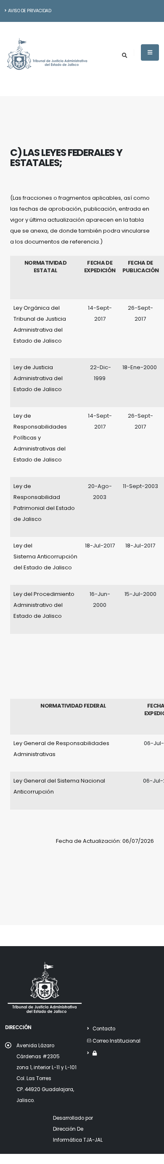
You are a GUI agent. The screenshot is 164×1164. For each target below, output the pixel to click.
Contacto (104, 1028)
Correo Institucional (116, 1041)
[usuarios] (95, 1053)
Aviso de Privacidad (29, 11)
